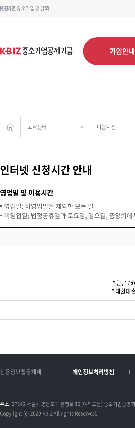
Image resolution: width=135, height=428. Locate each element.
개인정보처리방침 (93, 371)
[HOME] (10, 126)
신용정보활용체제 (21, 371)
